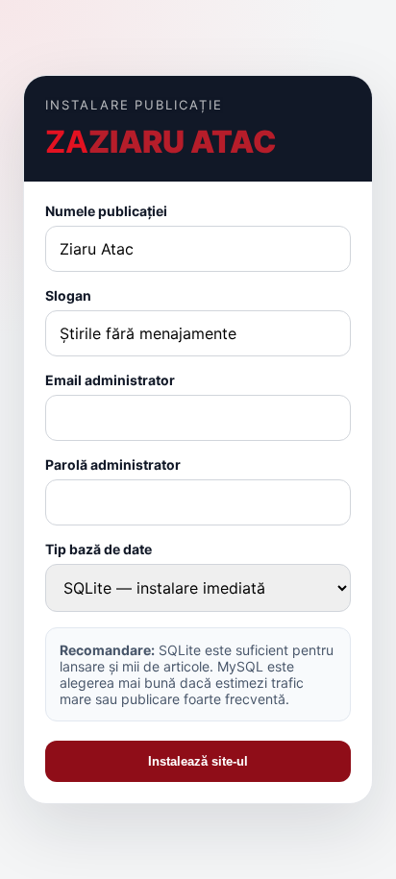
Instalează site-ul (198, 761)
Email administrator (110, 380)
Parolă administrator (113, 464)
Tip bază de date (98, 549)
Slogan (68, 295)
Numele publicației (106, 211)
